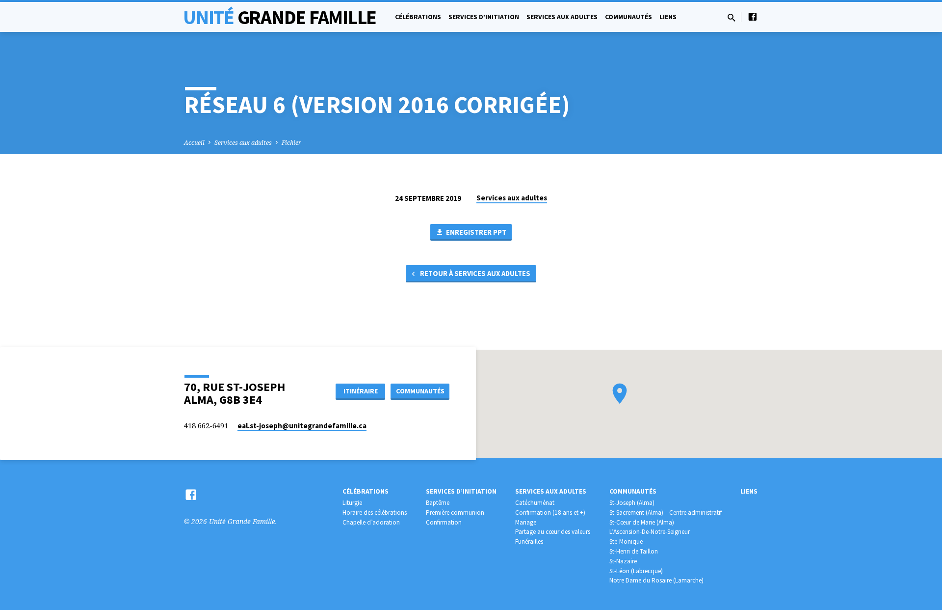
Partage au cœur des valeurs (552, 531)
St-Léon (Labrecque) (636, 571)
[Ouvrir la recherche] (731, 17)
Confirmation (444, 522)
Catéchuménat (534, 503)
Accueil (194, 143)
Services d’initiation (483, 17)
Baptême (437, 503)
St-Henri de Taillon (633, 551)
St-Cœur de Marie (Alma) (641, 522)
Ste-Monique (626, 541)
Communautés (628, 17)
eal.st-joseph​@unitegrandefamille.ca (301, 425)
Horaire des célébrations (374, 512)
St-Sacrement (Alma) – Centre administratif (665, 512)
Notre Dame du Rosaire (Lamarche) (656, 580)
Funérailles (529, 541)
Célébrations (418, 17)
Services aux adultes (562, 17)
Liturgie (352, 503)
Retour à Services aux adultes (474, 273)
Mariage (525, 522)
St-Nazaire (623, 561)
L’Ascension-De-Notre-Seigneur (649, 531)
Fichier (291, 143)
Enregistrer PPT (475, 232)
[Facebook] (752, 16)
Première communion (455, 512)
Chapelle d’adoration (371, 522)
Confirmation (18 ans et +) (550, 512)
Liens (668, 17)
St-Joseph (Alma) (631, 503)
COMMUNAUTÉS (420, 391)
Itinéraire (360, 391)
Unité (279, 17)
